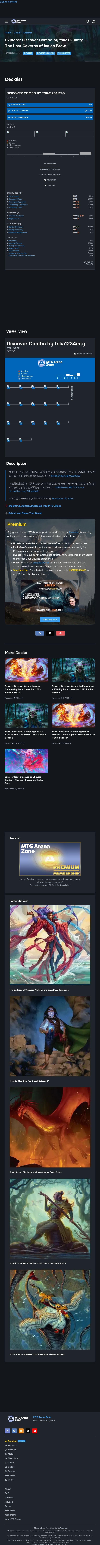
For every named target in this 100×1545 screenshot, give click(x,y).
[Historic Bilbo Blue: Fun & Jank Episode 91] (50, 1036)
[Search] (87, 21)
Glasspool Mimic (15, 199)
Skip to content (8, 1)
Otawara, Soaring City (17, 253)
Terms (8, 1506)
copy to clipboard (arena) (50, 174)
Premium (73, 532)
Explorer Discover (45, 53)
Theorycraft (64, 53)
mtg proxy (10, 1515)
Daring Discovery (15, 230)
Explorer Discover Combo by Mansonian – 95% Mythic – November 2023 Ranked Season (73, 689)
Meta (10, 1454)
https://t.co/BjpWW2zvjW (65, 476)
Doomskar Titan (15, 207)
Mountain (12, 241)
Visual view (51, 180)
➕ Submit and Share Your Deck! (23, 513)
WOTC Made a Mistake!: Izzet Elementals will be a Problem (37, 1354)
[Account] (93, 21)
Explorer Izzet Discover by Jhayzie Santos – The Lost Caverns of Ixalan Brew (24, 780)
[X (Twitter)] (50, 633)
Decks (11, 1462)
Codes (11, 1467)
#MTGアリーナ (76, 487)
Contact (9, 1497)
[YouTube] (34, 1430)
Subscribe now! (50, 619)
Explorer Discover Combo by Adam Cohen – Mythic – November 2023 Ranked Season (23, 689)
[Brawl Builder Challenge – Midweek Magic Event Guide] (50, 1127)
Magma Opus (14, 219)
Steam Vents (14, 251)
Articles (12, 1449)
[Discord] (7, 1430)
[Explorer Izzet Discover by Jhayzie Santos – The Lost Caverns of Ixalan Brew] (26, 761)
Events (11, 1471)
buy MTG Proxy (13, 1519)
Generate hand (50, 164)
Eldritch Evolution (16, 227)
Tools (11, 1480)
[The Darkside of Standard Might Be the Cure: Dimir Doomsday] (50, 945)
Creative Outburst (16, 216)
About (8, 1489)
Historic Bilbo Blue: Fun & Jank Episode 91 (29, 1081)
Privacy (9, 1502)
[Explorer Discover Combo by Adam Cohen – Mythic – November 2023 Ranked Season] (26, 670)
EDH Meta (10, 1475)
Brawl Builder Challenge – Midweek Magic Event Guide (36, 1172)
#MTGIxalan (61, 487)
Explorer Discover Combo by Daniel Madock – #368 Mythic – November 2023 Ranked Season (73, 734)
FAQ (7, 1493)
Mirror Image (14, 196)
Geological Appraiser (17, 202)
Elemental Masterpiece (17, 232)
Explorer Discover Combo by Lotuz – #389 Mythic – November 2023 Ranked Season (25, 734)
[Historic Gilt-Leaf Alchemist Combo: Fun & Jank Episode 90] (50, 1219)
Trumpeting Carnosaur (18, 205)
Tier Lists (13, 1458)
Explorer (28, 53)
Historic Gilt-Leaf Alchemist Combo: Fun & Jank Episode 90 (38, 1263)
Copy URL (51, 185)
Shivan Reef (14, 248)
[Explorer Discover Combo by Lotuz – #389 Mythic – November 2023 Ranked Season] (26, 716)
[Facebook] (39, 633)
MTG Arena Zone (42, 1417)
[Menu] (6, 21)
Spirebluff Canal (15, 243)
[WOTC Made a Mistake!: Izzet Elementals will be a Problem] (50, 1310)
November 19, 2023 (62, 498)
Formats (12, 1445)
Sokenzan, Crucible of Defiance (21, 256)
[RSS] (21, 1430)
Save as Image (84, 353)
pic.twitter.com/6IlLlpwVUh (24, 491)
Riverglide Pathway (16, 246)
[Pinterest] (60, 633)
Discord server (41, 562)
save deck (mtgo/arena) (50, 169)
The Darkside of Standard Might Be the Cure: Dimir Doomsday (39, 990)
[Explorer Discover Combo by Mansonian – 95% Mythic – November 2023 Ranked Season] (73, 670)
